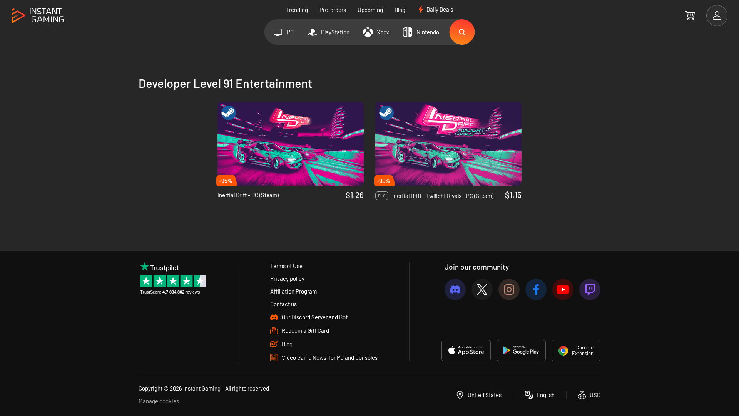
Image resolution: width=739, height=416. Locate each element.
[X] (482, 289)
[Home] (38, 15)
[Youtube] (562, 289)
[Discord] (455, 289)
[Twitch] (589, 289)
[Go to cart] (690, 15)
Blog (400, 9)
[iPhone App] (466, 350)
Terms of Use (286, 265)
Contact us (283, 303)
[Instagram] (509, 289)
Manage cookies (159, 401)
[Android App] (521, 350)
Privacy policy (287, 278)
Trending (297, 9)
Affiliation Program (293, 291)
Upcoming (370, 9)
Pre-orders (332, 9)
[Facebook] (536, 289)
